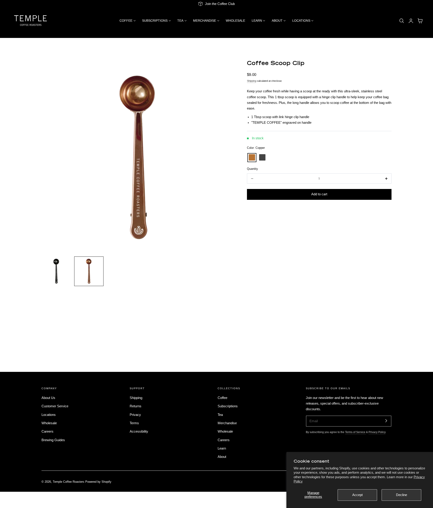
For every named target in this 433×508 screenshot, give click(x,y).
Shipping (251, 81)
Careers (47, 431)
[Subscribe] (386, 420)
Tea (220, 414)
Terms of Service (355, 432)
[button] (402, 21)
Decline (401, 495)
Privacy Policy (377, 432)
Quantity (252, 169)
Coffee (222, 398)
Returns (135, 406)
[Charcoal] (262, 157)
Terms (134, 423)
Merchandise (227, 423)
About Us (48, 398)
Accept (357, 495)
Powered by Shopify (98, 482)
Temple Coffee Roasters (68, 482)
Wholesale (49, 423)
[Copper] (252, 157)
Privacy (135, 414)
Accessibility (139, 431)
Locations (48, 414)
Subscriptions (228, 406)
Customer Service (54, 406)
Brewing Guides (53, 440)
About (222, 457)
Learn (222, 448)
